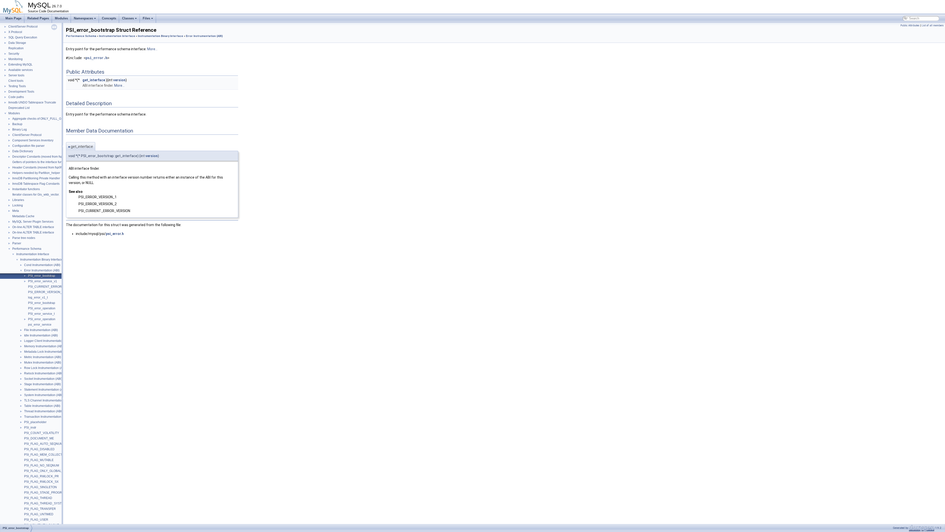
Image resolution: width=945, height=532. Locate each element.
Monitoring (15, 59)
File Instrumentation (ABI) (41, 330)
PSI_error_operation (41, 308)
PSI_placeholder (35, 422)
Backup (17, 124)
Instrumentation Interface (32, 254)
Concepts (109, 18)
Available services (20, 70)
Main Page (13, 18)
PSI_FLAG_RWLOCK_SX (41, 481)
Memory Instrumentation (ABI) (44, 346)
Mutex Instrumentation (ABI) (42, 362)
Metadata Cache (23, 216)
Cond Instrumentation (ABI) (42, 265)
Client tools (15, 81)
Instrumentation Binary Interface (41, 259)
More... (152, 49)
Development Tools (21, 91)
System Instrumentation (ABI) (43, 395)
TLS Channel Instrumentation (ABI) (47, 400)
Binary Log (19, 129)
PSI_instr (30, 427)
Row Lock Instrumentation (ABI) (45, 368)
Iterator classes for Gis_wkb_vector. (35, 194)
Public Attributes (909, 25)
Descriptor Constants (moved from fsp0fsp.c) (41, 156)
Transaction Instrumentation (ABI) (46, 416)
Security (13, 53)
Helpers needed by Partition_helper (36, 173)
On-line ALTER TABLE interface (33, 227)
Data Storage (17, 43)
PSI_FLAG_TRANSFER (40, 509)
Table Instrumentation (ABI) (42, 406)
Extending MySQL (20, 64)
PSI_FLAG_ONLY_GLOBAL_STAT (47, 471)
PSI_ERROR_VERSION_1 (46, 292)
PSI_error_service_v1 (42, 281)
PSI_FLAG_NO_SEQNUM (41, 465)
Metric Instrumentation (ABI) (42, 357)
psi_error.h (96, 58)
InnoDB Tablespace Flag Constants (36, 183)
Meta (15, 211)
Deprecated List (19, 108)
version (119, 80)
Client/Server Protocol (23, 26)
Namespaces (83, 18)
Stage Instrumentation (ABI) (42, 384)
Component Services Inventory (32, 140)
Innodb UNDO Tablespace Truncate (32, 102)
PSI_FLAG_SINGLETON (40, 487)
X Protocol (15, 32)
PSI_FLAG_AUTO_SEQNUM (43, 444)
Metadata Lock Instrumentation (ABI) (48, 351)
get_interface (93, 80)
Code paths (16, 97)
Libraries (18, 200)
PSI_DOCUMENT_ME (39, 438)
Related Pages (38, 18)
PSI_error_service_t (41, 314)
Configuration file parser (28, 146)
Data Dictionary (22, 151)
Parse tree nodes (23, 238)
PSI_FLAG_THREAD (38, 498)
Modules (61, 18)
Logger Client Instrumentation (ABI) (47, 341)
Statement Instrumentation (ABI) (45, 389)
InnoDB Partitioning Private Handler (36, 178)
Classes (128, 18)
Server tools (16, 75)
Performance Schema (26, 248)
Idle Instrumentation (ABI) (41, 335)
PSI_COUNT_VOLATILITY (41, 433)
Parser (16, 243)
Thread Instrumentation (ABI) (43, 411)
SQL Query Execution (22, 37)
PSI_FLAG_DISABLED (39, 449)
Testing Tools (17, 86)
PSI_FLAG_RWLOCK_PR (41, 476)
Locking (17, 205)
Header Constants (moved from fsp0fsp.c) (40, 167)
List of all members (933, 25)
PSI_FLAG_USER (36, 519)
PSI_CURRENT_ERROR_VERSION (52, 286)
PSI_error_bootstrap (41, 276)
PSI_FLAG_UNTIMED (38, 514)
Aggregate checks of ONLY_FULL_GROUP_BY (44, 118)
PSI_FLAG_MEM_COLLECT (43, 454)
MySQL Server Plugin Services (32, 221)
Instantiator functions (26, 189)
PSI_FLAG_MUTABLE (39, 460)
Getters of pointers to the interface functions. (41, 162)
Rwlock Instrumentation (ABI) (43, 373)
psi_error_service (39, 324)
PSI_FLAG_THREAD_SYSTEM (45, 503)
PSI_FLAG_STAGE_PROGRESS (46, 492)
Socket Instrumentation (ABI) (43, 379)
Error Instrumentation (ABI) (42, 270)
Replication (16, 48)
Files (146, 18)
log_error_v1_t (38, 297)
